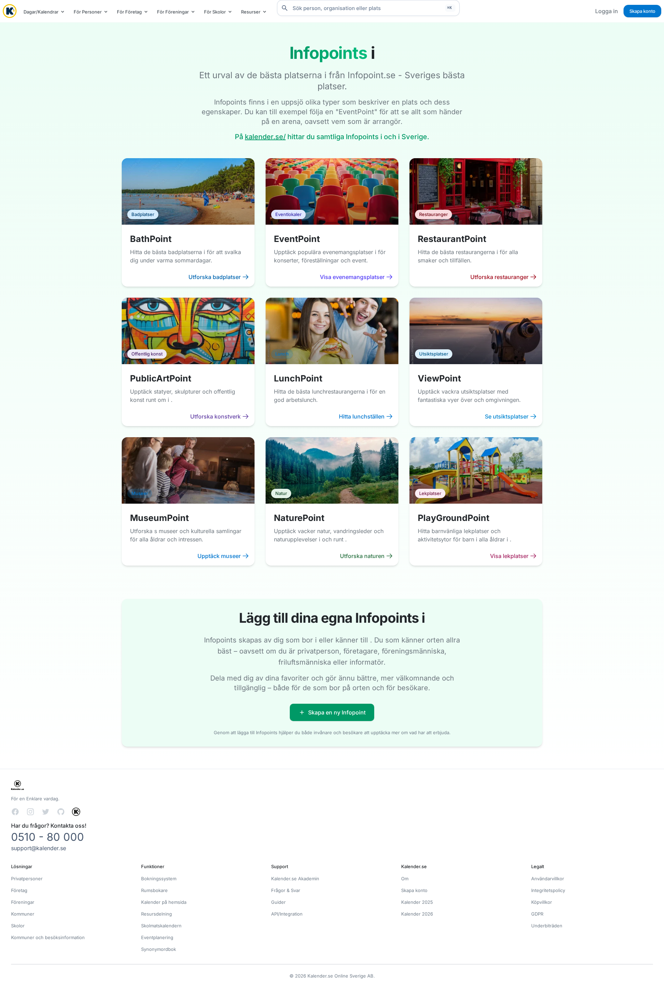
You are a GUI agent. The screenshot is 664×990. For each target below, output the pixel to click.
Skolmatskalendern (161, 925)
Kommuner (22, 914)
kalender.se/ (265, 137)
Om (404, 878)
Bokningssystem (158, 878)
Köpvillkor (541, 902)
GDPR (537, 914)
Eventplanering (157, 937)
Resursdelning (156, 914)
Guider (278, 902)
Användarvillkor (547, 878)
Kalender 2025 (417, 902)
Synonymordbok (158, 949)
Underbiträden (546, 925)
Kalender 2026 (417, 914)
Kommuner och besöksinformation (48, 937)
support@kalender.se (38, 848)
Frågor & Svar (285, 890)
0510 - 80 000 (47, 836)
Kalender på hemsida (163, 902)
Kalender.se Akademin (295, 878)
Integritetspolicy (548, 890)
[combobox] (368, 8)
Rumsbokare (154, 890)
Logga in (606, 11)
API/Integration (287, 914)
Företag (19, 890)
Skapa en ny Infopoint (337, 712)
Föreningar (22, 902)
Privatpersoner (27, 878)
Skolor (18, 925)
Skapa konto (642, 11)
